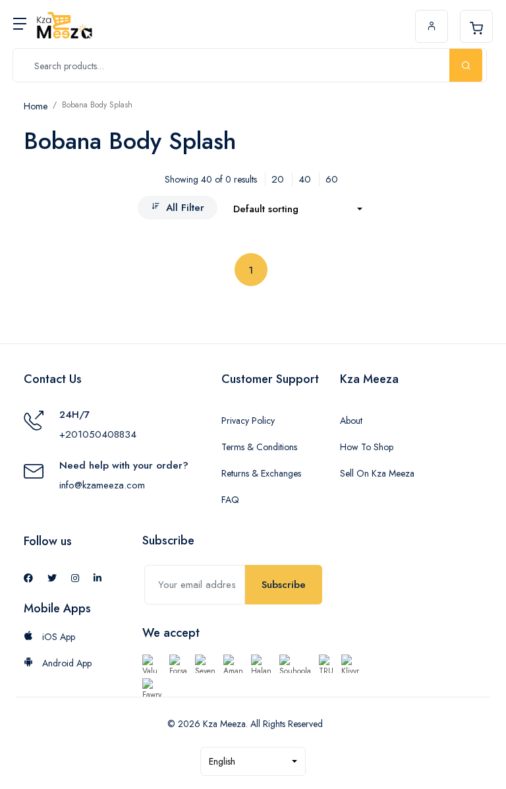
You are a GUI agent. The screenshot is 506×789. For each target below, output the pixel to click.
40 (304, 179)
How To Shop (366, 446)
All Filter (185, 207)
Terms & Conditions (259, 446)
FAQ (230, 499)
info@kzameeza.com (102, 485)
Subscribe (284, 584)
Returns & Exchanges (261, 473)
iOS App (57, 636)
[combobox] (297, 209)
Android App (66, 663)
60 (331, 179)
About (351, 420)
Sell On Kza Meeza (377, 473)
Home (35, 106)
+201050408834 (97, 434)
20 (277, 179)
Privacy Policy (248, 420)
